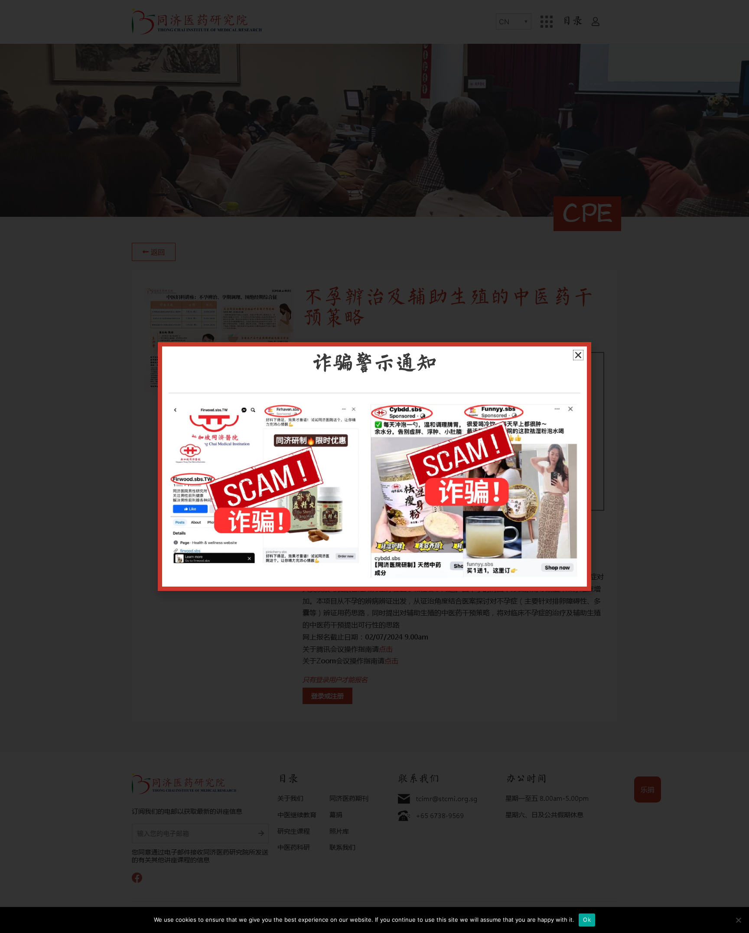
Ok (587, 919)
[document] (374, 466)
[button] (578, 355)
